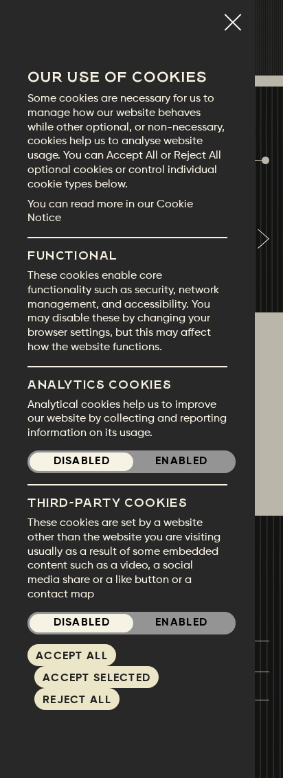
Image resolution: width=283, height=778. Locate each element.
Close (233, 16)
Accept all (72, 656)
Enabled (181, 461)
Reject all (77, 700)
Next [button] (263, 239)
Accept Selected (96, 678)
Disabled (82, 461)
